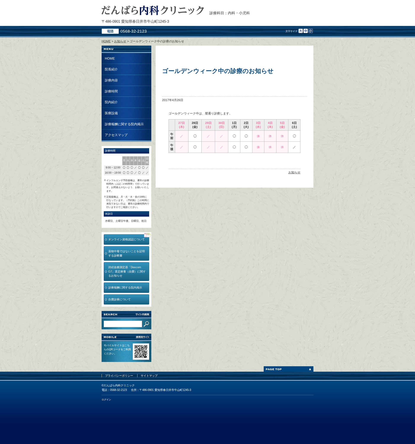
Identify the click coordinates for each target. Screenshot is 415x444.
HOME (110, 58)
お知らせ (294, 172)
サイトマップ (149, 375)
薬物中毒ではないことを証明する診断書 (126, 253)
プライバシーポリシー (119, 375)
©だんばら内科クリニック (118, 385)
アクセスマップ (116, 135)
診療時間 (111, 91)
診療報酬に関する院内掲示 (124, 124)
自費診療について (119, 299)
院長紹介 (111, 69)
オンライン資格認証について (126, 239)
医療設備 (111, 113)
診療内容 (111, 80)
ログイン (106, 399)
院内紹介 (111, 102)
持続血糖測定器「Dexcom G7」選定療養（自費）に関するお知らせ (127, 271)
